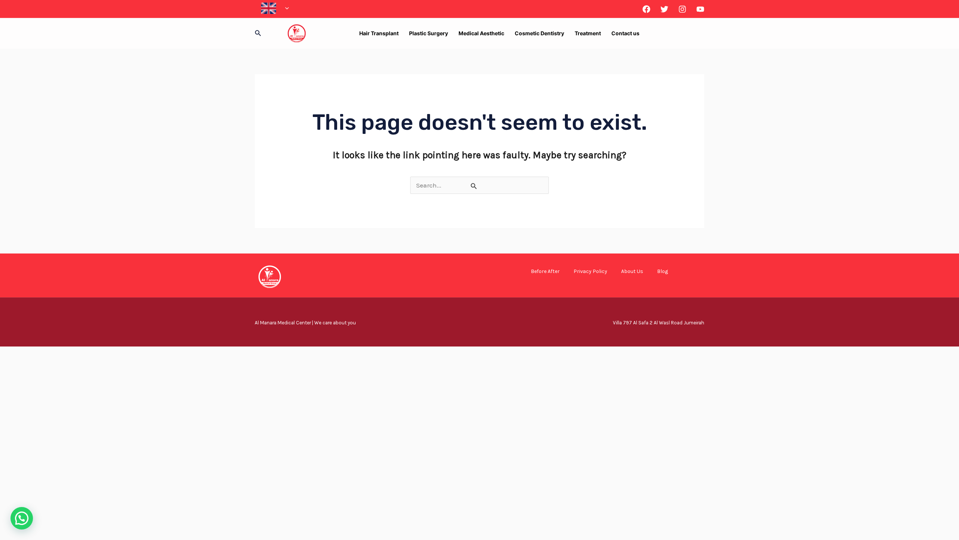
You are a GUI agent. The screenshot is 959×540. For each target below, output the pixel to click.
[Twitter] (664, 9)
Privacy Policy (590, 271)
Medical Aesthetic (481, 33)
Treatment (588, 33)
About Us (632, 271)
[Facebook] (646, 9)
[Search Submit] (474, 186)
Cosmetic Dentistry (539, 33)
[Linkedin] (700, 9)
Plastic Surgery (428, 33)
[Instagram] (682, 9)
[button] (285, 8)
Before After (545, 271)
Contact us (625, 33)
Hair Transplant (379, 33)
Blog (662, 271)
